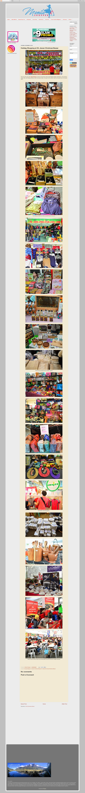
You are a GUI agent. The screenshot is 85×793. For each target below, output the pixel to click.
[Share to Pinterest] (45, 667)
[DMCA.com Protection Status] (73, 63)
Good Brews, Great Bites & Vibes (73, 28)
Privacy (70, 19)
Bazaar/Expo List (21, 19)
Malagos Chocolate (42, 107)
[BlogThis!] (42, 667)
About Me (47, 19)
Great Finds (35, 19)
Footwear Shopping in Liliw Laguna (73, 34)
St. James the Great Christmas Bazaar (48, 668)
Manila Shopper (28, 667)
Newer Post (24, 704)
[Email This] (41, 667)
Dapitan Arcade (72, 32)
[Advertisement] (42, 23)
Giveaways (65, 19)
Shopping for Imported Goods (73, 38)
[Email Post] (39, 667)
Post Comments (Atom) (30, 706)
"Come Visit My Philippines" (56, 19)
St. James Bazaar (32, 76)
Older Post (64, 704)
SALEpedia (29, 19)
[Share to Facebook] (44, 667)
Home (8, 19)
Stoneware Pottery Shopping (73, 30)
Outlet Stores (41, 19)
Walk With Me (14, 19)
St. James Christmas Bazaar (36, 668)
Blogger (44, 788)
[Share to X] (43, 667)
